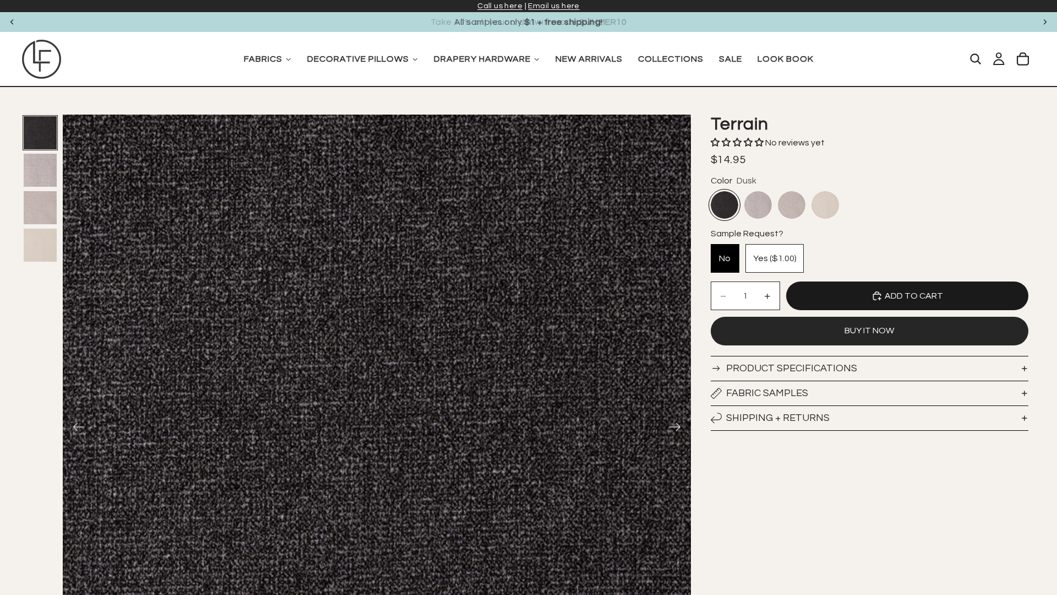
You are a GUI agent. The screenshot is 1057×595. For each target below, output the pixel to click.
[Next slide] (1045, 22)
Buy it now (869, 330)
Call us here (499, 6)
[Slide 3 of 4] (40, 207)
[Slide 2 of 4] (40, 170)
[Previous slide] (12, 22)
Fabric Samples (767, 393)
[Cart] (1023, 59)
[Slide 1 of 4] (40, 132)
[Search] (975, 59)
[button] (738, 142)
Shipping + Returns (778, 418)
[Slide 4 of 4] (40, 245)
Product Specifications (791, 368)
